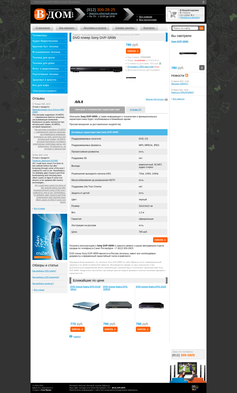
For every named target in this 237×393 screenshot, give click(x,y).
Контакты (149, 27)
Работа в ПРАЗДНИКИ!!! (182, 92)
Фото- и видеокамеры (45, 68)
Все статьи (39, 290)
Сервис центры (125, 27)
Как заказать (66, 27)
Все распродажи (148, 19)
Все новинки (145, 17)
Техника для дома (43, 63)
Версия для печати (155, 99)
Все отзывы (39, 208)
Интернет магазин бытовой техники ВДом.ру (89, 386)
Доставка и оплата (95, 27)
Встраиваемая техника (46, 51)
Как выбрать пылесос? (43, 283)
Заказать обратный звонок (103, 13)
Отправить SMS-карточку (140, 66)
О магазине (43, 27)
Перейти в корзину (190, 17)
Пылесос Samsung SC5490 (45, 160)
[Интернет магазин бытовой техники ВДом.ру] (53, 14)
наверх (77, 336)
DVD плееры (107, 35)
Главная (76, 35)
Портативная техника (45, 74)
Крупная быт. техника (45, 46)
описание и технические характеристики (97, 109)
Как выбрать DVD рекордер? (45, 277)
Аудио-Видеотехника (91, 35)
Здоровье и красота (44, 79)
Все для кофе (40, 85)
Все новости (178, 99)
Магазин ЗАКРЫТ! (179, 84)
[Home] (203, 2)
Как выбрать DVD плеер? (44, 271)
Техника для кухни (43, 57)
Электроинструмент (44, 90)
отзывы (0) (135, 109)
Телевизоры (39, 35)
